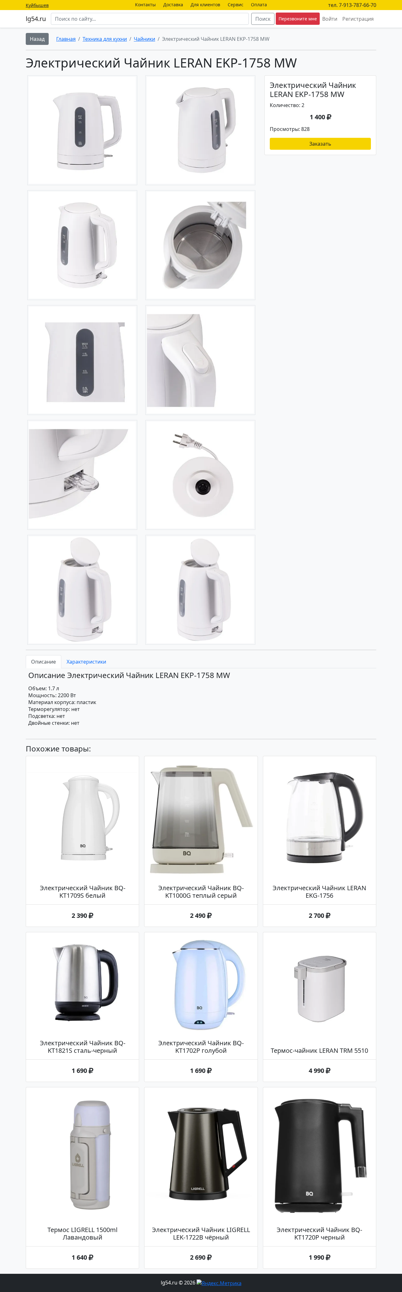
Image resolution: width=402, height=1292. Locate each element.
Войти (329, 18)
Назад (37, 38)
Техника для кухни (105, 38)
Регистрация (358, 18)
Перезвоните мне (298, 19)
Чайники (144, 38)
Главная (66, 38)
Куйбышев (37, 5)
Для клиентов (205, 5)
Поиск (262, 18)
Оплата (259, 5)
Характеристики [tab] (86, 661)
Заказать (320, 143)
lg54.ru (36, 18)
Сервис (235, 5)
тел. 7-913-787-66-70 (352, 5)
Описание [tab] (43, 661)
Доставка (173, 5)
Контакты (145, 5)
